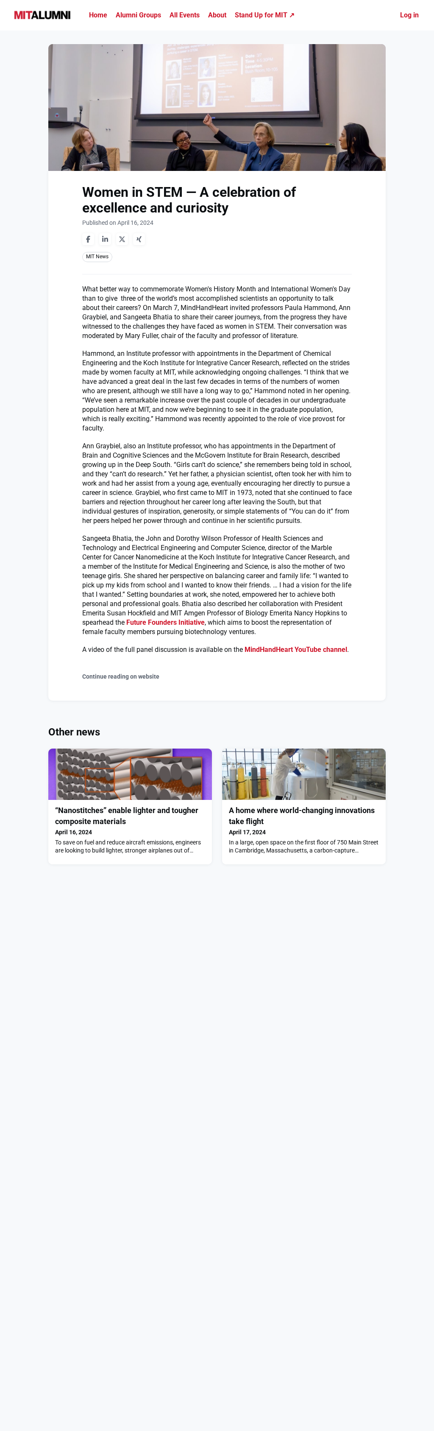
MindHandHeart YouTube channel (296, 650)
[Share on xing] (139, 239)
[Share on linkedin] (105, 239)
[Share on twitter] (122, 239)
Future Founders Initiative (165, 622)
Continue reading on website (120, 676)
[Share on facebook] (88, 239)
